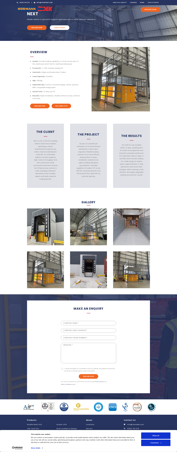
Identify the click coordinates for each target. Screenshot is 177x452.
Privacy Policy (99, 381)
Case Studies (153, 2)
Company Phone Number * (75, 338)
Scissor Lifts (62, 424)
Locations (90, 9)
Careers (133, 2)
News (142, 2)
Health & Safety (120, 2)
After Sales (122, 9)
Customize (154, 443)
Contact (134, 9)
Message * (68, 345)
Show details (35, 448)
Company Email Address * (75, 330)
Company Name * (71, 323)
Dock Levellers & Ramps (67, 429)
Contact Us (130, 420)
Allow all (155, 435)
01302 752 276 (133, 429)
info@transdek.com (135, 424)
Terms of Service (66, 384)
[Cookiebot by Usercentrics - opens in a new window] (17, 448)
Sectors (102, 9)
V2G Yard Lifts (61, 106)
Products (77, 9)
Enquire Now (150, 9)
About (111, 9)
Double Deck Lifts (34, 424)
